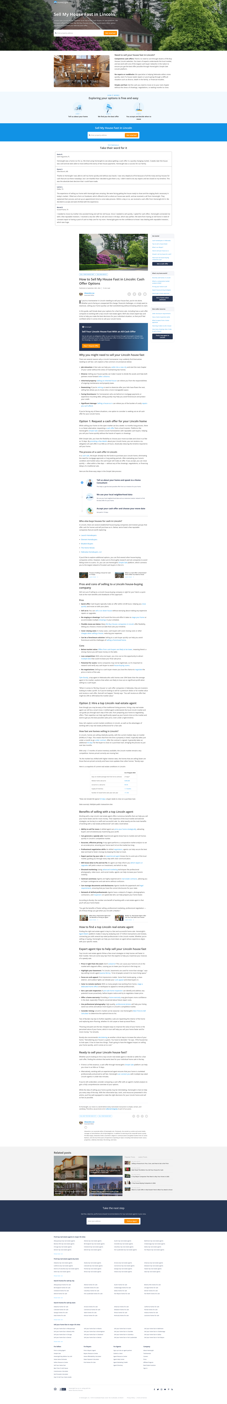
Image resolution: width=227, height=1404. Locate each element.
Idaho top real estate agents (62, 1271)
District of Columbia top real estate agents (66, 1269)
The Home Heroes (88, 548)
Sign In (145, 1368)
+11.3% (126, 793)
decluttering (102, 1037)
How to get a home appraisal (160, 293)
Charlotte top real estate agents (123, 1244)
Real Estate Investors (149, 1365)
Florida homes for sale (150, 1309)
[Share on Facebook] (139, 294)
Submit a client (118, 1353)
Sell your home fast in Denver (62, 1337)
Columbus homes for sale (91, 1290)
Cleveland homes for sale (61, 1290)
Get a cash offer (162, 264)
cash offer (110, 428)
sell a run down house (103, 611)
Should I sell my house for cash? (161, 254)
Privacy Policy (131, 1398)
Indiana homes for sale (151, 1312)
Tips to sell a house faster (160, 244)
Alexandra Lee (89, 1122)
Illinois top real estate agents (92, 1271)
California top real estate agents (63, 1266)
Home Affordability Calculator (92, 1356)
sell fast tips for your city (88, 1116)
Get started (110, 33)
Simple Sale (93, 431)
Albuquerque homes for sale (62, 1285)
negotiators (117, 849)
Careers (145, 1356)
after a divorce (104, 376)
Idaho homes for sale (90, 1312)
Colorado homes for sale (61, 1309)
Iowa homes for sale (60, 1315)
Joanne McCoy (105, 973)
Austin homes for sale (120, 1285)
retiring (100, 387)
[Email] (85, 1127)
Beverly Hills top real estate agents (64, 1244)
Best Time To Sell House (61, 1368)
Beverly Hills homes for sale (152, 1285)
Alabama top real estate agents (63, 1263)
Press (145, 1359)
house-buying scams (121, 665)
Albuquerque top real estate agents (64, 1241)
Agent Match (83, 934)
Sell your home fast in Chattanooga (154, 1331)
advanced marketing (110, 869)
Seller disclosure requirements (161, 313)
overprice (111, 964)
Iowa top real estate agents (152, 1271)
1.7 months (127, 789)
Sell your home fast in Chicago (63, 1334)
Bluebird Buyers (87, 544)
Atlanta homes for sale (90, 1285)
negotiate (138, 669)
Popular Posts (130, 1157)
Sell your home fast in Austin (122, 1328)
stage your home (138, 617)
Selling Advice (102, 274)
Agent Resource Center (120, 1356)
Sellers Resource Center (61, 1362)
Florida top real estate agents (92, 1269)
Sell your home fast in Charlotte (123, 1331)
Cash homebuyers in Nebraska (161, 240)
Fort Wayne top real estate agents (154, 1250)
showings (102, 620)
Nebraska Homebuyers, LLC (91, 552)
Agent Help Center (119, 1359)
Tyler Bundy (83, 677)
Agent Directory (118, 1365)
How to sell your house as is (160, 251)
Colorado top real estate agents (93, 1266)
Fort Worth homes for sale (152, 1293)
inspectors (98, 895)
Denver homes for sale (151, 1290)
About (160, 2)
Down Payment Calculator (91, 1359)
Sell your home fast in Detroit (92, 1337)
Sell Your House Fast (87, 274)
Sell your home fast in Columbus (123, 1334)
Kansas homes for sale (90, 1315)
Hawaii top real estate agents (153, 1269)
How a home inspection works (161, 317)
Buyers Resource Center (91, 1353)
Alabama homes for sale (61, 1306)
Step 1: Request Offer (91, 346)
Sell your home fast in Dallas (152, 1334)
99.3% (126, 785)
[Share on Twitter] (134, 294)
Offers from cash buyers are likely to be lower (115, 649)
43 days (90, 743)
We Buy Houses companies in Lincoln (120, 624)
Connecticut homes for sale (92, 1309)
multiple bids (86, 659)
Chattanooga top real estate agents (154, 1244)
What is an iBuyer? (157, 247)
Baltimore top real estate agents (153, 1241)
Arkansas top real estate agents (153, 1263)
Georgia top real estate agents (123, 1269)
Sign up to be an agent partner (123, 1350)
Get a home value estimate (162, 299)
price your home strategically (125, 829)
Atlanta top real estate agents (93, 1241)
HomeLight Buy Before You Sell (63, 1356)
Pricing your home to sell (159, 286)
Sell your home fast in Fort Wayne (154, 1337)
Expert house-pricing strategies (161, 290)
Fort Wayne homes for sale (122, 1293)
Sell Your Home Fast (60, 1365)
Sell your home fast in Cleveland (93, 1334)
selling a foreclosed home (116, 640)
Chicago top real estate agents (63, 1247)
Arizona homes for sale (91, 1306)
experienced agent (113, 856)
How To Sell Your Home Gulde (62, 1377)
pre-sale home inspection (113, 991)
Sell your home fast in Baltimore (153, 1328)
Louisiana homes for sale (151, 1315)
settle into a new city (119, 367)
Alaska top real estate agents (92, 1263)
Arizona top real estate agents (123, 1263)
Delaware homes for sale (121, 1309)
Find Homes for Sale (90, 1362)
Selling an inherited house (106, 381)
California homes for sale (151, 1306)
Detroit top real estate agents (92, 1250)
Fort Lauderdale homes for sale (93, 1293)
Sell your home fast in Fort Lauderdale (125, 1337)
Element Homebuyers (89, 539)
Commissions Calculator (61, 1371)
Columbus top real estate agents (123, 1247)
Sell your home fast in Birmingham (94, 1331)
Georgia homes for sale (61, 1312)
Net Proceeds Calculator (61, 1374)
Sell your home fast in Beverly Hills (64, 1331)
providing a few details (98, 441)
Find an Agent (132, 1221)
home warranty (115, 997)
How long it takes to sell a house (161, 326)
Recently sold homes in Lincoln (161, 278)
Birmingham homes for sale (62, 1287)
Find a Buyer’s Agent (90, 1350)
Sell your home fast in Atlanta (93, 1328)
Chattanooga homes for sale (122, 1287)
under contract (100, 740)
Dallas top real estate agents (152, 1247)
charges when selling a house (92, 633)
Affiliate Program (148, 1362)
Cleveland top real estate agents (93, 1247)
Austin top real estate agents (122, 1241)
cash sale (85, 456)
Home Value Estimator (60, 1359)
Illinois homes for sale (120, 1312)
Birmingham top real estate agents (94, 1244)
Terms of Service (142, 1398)
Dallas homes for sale (120, 1290)
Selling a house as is (105, 403)
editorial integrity (111, 1109)
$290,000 (127, 781)
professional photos (123, 1004)
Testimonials (147, 1353)
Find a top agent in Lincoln (162, 336)
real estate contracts (129, 879)
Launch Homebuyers (89, 535)
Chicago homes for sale (151, 1287)
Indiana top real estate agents (123, 1271)
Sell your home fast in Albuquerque (64, 1328)
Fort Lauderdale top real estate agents (125, 1250)
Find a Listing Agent (60, 1350)
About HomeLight (148, 1350)
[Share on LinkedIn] (129, 294)
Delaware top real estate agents (153, 1266)
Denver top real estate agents (62, 1250)
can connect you (123, 1074)
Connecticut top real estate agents (124, 1266)
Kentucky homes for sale (121, 1315)
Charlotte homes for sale (91, 1287)
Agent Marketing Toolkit (121, 1362)
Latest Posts (142, 1157)
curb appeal (119, 980)
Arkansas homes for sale (121, 1306)
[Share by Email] (145, 294)
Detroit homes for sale (60, 1293)
